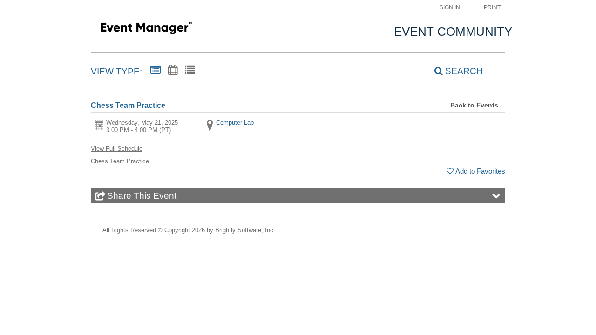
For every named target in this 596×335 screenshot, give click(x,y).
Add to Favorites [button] (480, 171)
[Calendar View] (172, 70)
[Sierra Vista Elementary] (146, 30)
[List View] (190, 70)
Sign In (450, 8)
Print (492, 8)
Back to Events (474, 105)
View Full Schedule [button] (116, 148)
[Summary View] (155, 70)
